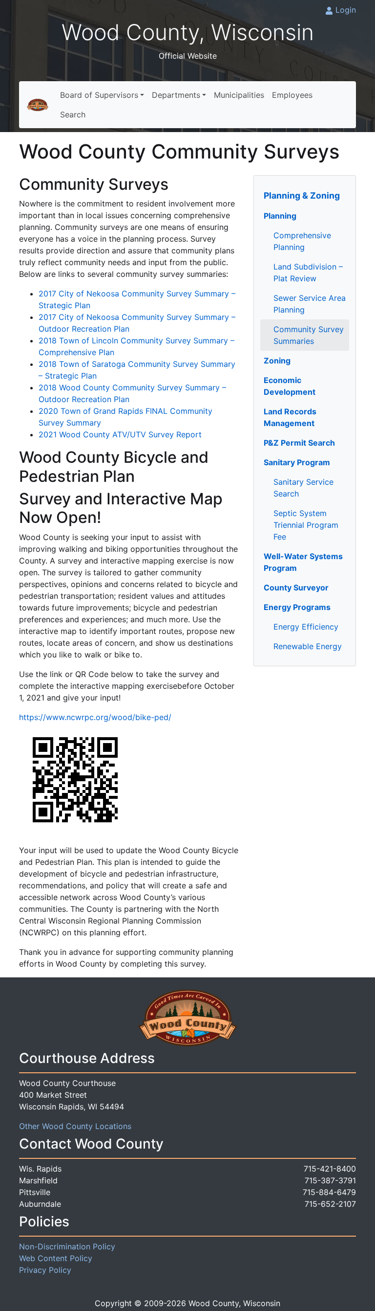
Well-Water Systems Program (303, 562)
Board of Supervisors (99, 95)
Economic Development (289, 386)
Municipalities (239, 95)
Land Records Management (290, 417)
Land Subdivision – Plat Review (308, 272)
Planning (280, 216)
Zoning (277, 360)
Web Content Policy (55, 1258)
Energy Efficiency (305, 627)
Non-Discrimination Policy (67, 1246)
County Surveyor (296, 587)
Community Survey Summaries (308, 335)
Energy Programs (297, 607)
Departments (176, 95)
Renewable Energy (307, 646)
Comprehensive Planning (302, 241)
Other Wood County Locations (75, 1126)
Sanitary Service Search (303, 487)
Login (345, 10)
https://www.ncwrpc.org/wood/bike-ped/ (95, 717)
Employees (292, 95)
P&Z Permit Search (299, 443)
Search (72, 114)
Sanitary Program (297, 462)
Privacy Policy (45, 1270)
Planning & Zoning (302, 195)
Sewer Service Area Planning (309, 304)
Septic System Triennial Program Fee (305, 525)
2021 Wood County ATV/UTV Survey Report (120, 434)
